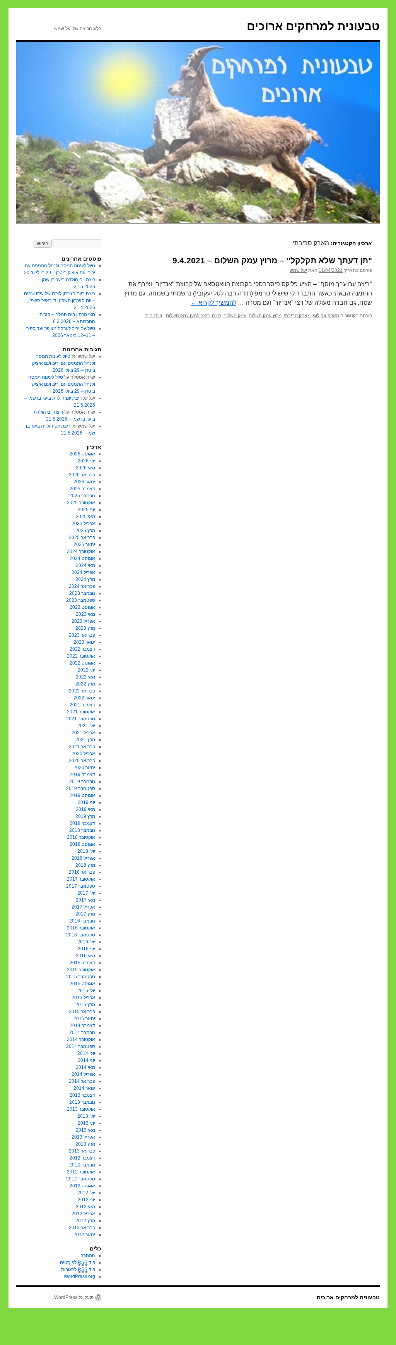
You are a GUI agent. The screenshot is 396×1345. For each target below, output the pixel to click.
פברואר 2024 (82, 586)
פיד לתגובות (78, 1269)
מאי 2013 (85, 1130)
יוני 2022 (86, 670)
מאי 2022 (85, 677)
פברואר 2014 (82, 1081)
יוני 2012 (86, 1199)
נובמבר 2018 (82, 830)
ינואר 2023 (84, 642)
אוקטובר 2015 (81, 969)
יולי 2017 (86, 893)
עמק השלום (235, 315)
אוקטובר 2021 (81, 712)
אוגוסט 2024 (82, 558)
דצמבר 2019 (82, 774)
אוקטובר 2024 (81, 551)
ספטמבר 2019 (80, 788)
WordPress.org (79, 1276)
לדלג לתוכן (376, 230)
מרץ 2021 (85, 739)
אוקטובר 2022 (81, 656)
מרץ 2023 (85, 628)
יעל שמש (298, 270)
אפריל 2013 (83, 1137)
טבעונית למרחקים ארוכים (313, 26)
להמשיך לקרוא (213, 302)
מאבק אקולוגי (326, 315)
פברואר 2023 (82, 635)
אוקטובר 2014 (81, 1039)
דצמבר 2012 (82, 1158)
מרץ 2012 (85, 1220)
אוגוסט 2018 (82, 844)
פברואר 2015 (82, 1011)
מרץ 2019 (85, 816)
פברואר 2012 (82, 1227)
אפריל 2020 (83, 753)
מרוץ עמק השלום (265, 315)
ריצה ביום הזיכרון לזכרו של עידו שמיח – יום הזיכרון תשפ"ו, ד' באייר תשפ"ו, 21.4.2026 (59, 300)
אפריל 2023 (83, 621)
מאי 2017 (85, 900)
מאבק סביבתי (297, 315)
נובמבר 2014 (82, 1032)
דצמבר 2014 (82, 1025)
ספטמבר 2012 (80, 1179)
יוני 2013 (86, 1123)
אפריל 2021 (83, 732)
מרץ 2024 (85, 579)
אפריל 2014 (83, 1074)
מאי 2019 (85, 809)
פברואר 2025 (82, 537)
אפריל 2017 (83, 907)
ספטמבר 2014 (80, 1046)
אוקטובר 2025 (81, 502)
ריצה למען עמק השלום (188, 315)
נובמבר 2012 (82, 1165)
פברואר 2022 (82, 691)
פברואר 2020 (82, 760)
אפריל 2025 (83, 523)
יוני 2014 (86, 1060)
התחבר (88, 1255)
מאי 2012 (85, 1206)
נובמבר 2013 (82, 1102)
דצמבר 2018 (82, 823)
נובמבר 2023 (82, 593)
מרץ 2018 (85, 865)
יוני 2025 (86, 509)
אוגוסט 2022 (82, 663)
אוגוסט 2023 (82, 607)
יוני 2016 (86, 949)
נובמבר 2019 (82, 781)
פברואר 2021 (82, 746)
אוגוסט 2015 (82, 983)
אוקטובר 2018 (81, 837)
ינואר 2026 (84, 481)
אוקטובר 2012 (81, 1172)
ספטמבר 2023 (80, 600)
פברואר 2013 (82, 1151)
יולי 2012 (86, 1193)
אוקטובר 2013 (81, 1109)
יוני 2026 (86, 461)
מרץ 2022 (85, 684)
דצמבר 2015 (82, 962)
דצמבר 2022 (82, 649)
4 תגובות (153, 315)
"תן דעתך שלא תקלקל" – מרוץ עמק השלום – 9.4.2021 (272, 260)
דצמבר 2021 (82, 705)
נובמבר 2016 (82, 921)
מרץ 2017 (85, 914)
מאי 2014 (85, 1067)
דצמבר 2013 (82, 1095)
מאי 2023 (85, 614)
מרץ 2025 (85, 530)
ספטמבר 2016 (80, 935)
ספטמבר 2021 (80, 718)
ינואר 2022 (84, 698)
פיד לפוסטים (77, 1262)
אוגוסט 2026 (82, 454)
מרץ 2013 (85, 1144)
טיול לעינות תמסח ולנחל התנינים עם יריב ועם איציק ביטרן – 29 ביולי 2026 (63, 363)
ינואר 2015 (84, 1018)
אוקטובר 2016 (81, 928)
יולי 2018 (86, 851)
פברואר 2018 (82, 872)
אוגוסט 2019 (82, 795)
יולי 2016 (86, 942)
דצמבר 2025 (82, 488)
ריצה (216, 315)
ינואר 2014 (84, 1088)
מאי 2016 (85, 956)
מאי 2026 (85, 468)
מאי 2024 (85, 565)
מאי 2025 (85, 516)
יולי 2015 (86, 990)
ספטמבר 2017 (80, 886)
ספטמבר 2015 (80, 976)
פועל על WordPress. (73, 1297)
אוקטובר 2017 (81, 879)
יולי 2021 (86, 725)
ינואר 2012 (84, 1234)
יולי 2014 (86, 1053)
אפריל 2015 (83, 997)
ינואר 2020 (84, 767)
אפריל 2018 (83, 858)
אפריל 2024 (83, 572)
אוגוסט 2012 (82, 1186)
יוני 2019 (86, 802)
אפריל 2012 (83, 1213)
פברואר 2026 (82, 475)
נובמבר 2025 (82, 495)
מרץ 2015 (85, 1004)
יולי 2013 (86, 1116)
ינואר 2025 (84, 544)
